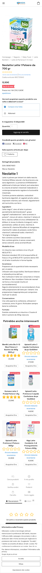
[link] (21, 569)
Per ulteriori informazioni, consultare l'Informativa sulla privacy (21, 550)
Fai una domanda (24, 75)
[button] (21, 3)
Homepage (6, 57)
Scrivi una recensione (10, 75)
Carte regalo (29, 495)
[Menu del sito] (4, 3)
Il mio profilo (29, 479)
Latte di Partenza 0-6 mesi (22, 60)
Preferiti (29, 487)
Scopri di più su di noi (9, 554)
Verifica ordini (12, 487)
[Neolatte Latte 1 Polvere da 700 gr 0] (21, 33)
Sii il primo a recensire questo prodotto (21, 520)
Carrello (13, 495)
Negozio (17, 57)
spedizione (6, 93)
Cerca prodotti (13, 479)
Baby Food (27, 57)
